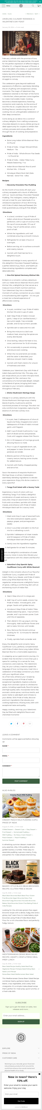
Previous (29, 14)
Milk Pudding (7, 835)
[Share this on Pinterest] (23, 723)
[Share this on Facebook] (17, 723)
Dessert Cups (19, 829)
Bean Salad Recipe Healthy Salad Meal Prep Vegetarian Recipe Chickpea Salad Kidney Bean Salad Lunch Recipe (18, 969)
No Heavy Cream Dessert (23, 835)
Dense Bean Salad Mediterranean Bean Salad (17, 974)
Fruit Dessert (6, 832)
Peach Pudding (20, 837)
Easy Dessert (31, 829)
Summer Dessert (8, 840)
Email (5, 756)
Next (36, 14)
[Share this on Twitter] (11, 723)
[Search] (34, 6)
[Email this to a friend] (30, 723)
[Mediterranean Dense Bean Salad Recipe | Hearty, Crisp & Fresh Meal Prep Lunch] (21, 940)
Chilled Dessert (7, 829)
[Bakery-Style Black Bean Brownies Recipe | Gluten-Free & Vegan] (21, 872)
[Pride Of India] (21, 5)
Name (5, 746)
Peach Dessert (7, 837)
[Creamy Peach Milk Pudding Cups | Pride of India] (21, 805)
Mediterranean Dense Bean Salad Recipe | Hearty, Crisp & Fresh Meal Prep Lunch (20, 957)
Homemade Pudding (21, 832)
